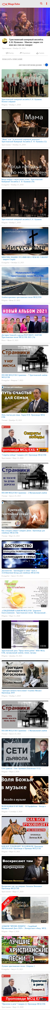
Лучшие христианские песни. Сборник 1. (18, 966)
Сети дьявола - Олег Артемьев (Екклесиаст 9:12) (21, 768)
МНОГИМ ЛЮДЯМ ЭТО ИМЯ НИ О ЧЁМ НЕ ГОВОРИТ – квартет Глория (25, 258)
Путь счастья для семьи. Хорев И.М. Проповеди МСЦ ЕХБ (23, 416)
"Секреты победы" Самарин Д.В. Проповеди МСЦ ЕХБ (24, 455)
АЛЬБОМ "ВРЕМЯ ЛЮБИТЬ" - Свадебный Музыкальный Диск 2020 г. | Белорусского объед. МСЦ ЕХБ (24, 927)
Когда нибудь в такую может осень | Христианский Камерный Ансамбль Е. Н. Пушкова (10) (22, 180)
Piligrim (4, 105)
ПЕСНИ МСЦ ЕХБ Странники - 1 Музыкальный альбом (24, 731)
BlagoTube (13, 4)
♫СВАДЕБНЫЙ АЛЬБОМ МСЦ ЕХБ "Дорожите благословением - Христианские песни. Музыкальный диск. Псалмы (23, 612)
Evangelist (5, 185)
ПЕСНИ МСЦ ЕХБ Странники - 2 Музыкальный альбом (24, 493)
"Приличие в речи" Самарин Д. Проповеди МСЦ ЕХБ (23, 1004)
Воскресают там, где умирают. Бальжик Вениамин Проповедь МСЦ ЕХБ (22, 887)
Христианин (6, 48)
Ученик (4, 420)
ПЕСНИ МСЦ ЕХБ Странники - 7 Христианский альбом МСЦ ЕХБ (24, 376)
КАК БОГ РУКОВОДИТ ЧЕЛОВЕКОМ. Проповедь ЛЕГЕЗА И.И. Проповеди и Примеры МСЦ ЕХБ (22, 847)
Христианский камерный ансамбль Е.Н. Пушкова (22, 219)
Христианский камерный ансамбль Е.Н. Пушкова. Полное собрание (22, 100)
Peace (4, 340)
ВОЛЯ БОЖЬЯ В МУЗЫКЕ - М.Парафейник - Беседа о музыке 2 (24, 807)
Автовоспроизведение (30, 65)
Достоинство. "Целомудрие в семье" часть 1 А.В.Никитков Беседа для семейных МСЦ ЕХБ (20, 572)
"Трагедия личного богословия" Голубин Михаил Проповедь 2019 (21, 692)
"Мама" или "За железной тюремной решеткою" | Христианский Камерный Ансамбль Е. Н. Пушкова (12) (24, 140)
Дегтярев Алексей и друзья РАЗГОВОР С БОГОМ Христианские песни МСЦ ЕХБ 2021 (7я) (22, 336)
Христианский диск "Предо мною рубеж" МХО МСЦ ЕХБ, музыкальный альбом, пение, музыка (23, 652)
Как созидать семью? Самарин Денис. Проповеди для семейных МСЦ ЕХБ (23, 532)
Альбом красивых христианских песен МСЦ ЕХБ (21, 297)
